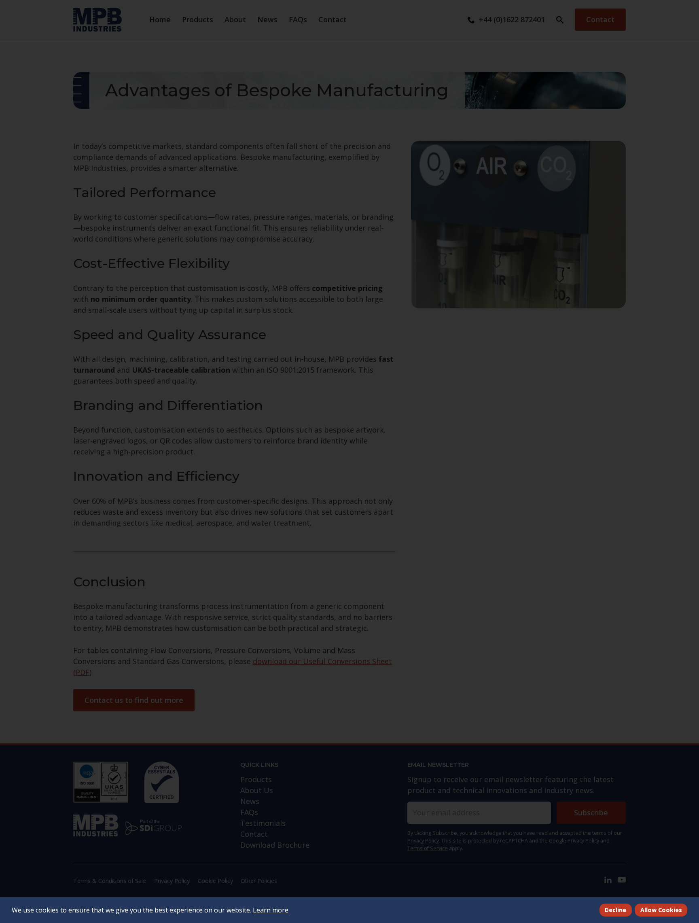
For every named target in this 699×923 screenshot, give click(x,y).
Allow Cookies (661, 910)
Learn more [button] (270, 910)
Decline (615, 910)
